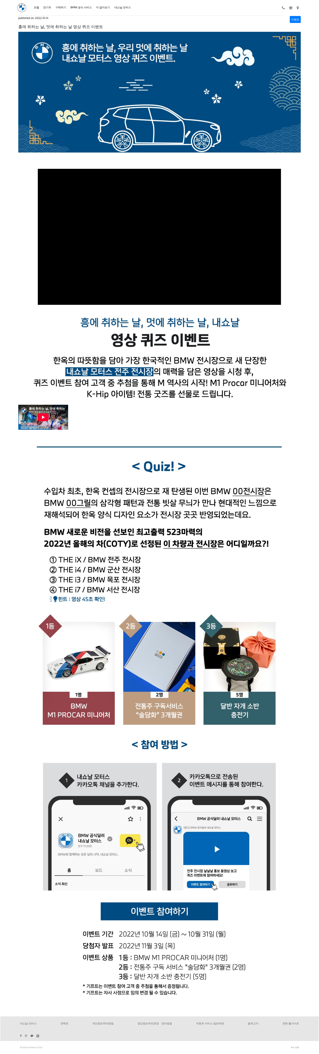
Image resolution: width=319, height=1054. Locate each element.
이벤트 (295, 19)
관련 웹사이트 (290, 1023)
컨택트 (64, 1023)
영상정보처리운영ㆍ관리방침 (155, 1023)
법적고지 (253, 1023)
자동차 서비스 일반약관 (210, 1023)
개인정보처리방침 (103, 1023)
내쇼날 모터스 (28, 1023)
